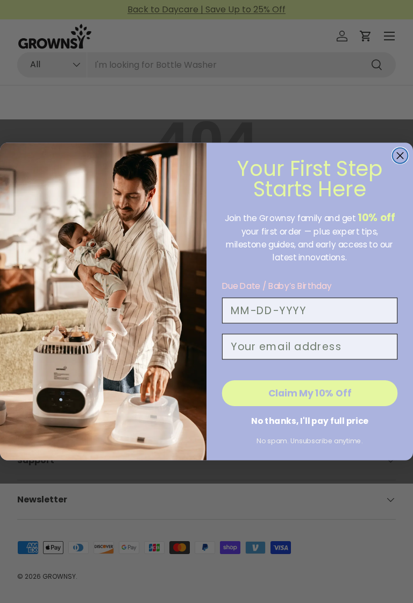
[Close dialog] (400, 156)
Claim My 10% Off (310, 392)
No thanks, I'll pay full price (309, 421)
